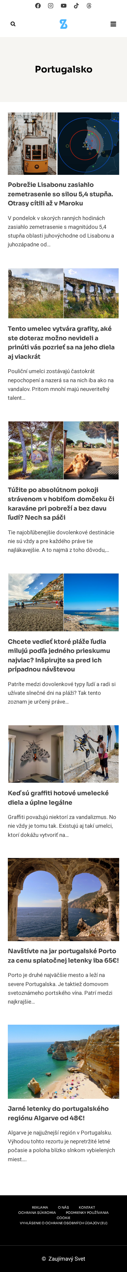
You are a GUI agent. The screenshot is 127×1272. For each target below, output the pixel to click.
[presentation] (63, 143)
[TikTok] (76, 5)
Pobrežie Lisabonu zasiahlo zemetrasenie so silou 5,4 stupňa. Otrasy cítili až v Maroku (60, 194)
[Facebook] (38, 5)
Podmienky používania (87, 1213)
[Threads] (88, 5)
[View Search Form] (13, 24)
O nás (63, 1207)
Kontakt (87, 1207)
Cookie (63, 1218)
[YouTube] (63, 5)
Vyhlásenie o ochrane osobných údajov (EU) (63, 1223)
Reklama (40, 1207)
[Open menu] (113, 24)
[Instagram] (50, 5)
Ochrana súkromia (37, 1213)
